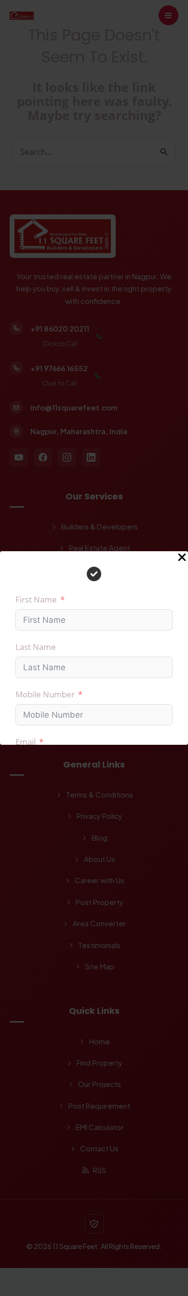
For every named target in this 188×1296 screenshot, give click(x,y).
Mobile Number (45, 694)
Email (25, 741)
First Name (36, 599)
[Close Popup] (182, 557)
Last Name (35, 646)
